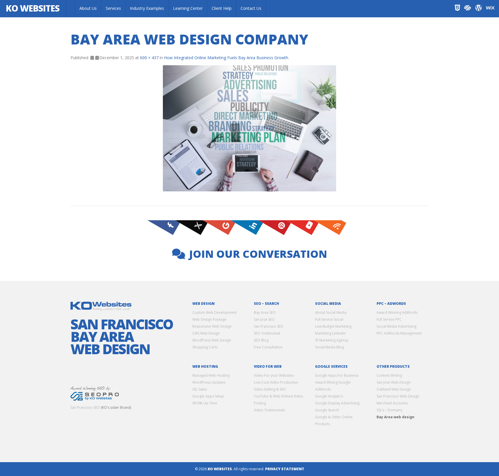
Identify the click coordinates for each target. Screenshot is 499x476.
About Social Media (331, 312)
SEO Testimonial (267, 333)
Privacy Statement (284, 468)
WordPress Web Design (211, 340)
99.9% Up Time (204, 403)
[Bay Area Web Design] (70, 8)
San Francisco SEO (85, 407)
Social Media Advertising (396, 326)
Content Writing (389, 375)
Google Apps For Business (336, 375)
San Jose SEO (264, 319)
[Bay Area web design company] (249, 128)
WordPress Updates (209, 382)
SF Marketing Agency (331, 340)
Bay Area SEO (265, 312)
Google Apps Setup (208, 396)
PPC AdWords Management (399, 333)
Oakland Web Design (394, 389)
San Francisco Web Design (398, 396)
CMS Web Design (206, 333)
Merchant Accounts (392, 403)
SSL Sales (199, 389)
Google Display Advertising (337, 403)
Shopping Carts (204, 347)
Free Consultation (268, 347)
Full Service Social (329, 319)
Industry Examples (147, 8)
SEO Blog (261, 340)
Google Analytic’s (329, 396)
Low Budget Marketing (333, 326)
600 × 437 (149, 57)
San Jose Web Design (394, 382)
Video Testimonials (269, 410)
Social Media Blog (329, 347)
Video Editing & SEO (270, 389)
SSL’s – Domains (389, 410)
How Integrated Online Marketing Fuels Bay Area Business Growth (226, 57)
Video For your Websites (274, 375)
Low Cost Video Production (276, 382)
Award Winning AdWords (397, 312)
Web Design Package (209, 319)
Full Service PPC (389, 319)
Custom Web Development (214, 312)
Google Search (327, 410)
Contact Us (251, 8)
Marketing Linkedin (330, 333)
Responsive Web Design (212, 326)
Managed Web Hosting (211, 375)
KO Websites (32, 8)
